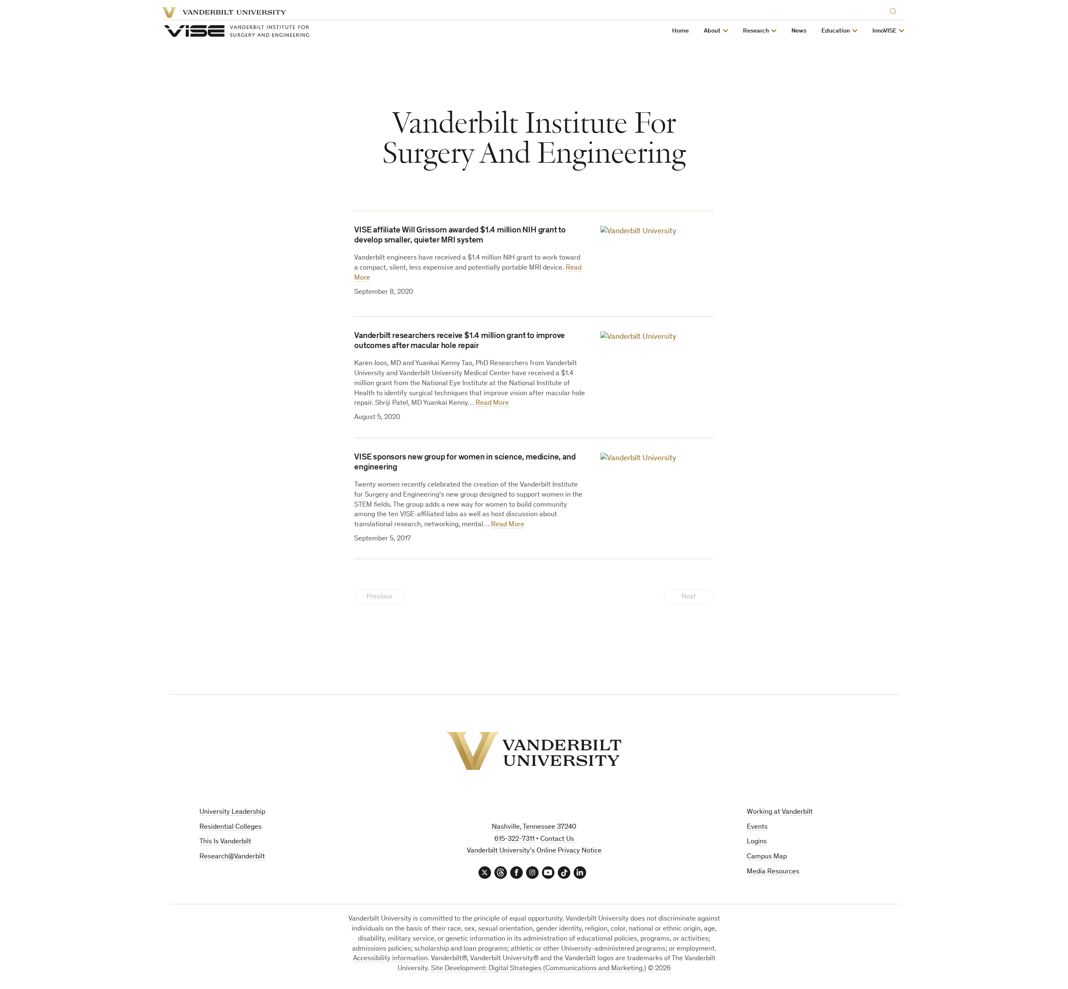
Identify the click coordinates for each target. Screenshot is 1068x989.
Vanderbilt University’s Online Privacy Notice (534, 851)
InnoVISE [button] (884, 31)
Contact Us (557, 839)
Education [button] (835, 31)
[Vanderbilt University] (534, 750)
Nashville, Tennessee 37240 (534, 827)
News (798, 31)
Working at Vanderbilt (780, 812)
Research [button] (756, 31)
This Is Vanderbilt (225, 841)
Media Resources (773, 871)
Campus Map (767, 856)
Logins (757, 841)
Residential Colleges (230, 827)
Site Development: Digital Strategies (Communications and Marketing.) (538, 968)
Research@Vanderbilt (232, 856)
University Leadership (232, 812)
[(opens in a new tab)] (656, 263)
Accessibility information (390, 958)
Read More (492, 403)
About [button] (712, 31)
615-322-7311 (514, 839)
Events (757, 827)
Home (680, 31)
